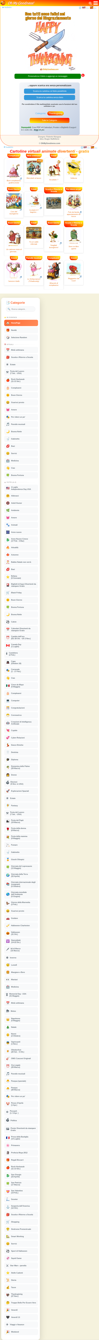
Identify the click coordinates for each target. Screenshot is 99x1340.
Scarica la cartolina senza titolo (49, 97)
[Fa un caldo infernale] (34, 236)
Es (95, 8)
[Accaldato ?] (53, 171)
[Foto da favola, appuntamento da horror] (73, 206)
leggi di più (39, 130)
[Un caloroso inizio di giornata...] (14, 240)
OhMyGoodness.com (50, 143)
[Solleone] (73, 170)
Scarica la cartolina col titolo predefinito (49, 91)
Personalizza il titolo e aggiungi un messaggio (47, 76)
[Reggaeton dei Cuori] (73, 272)
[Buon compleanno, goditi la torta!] (14, 172)
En (88, 8)
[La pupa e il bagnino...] (34, 204)
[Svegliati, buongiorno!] (53, 238)
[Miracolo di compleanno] (53, 275)
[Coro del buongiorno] (14, 204)
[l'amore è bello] (14, 273)
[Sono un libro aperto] (73, 240)
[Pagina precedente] (5, 147)
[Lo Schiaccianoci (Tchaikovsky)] (34, 273)
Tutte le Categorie (49, 120)
